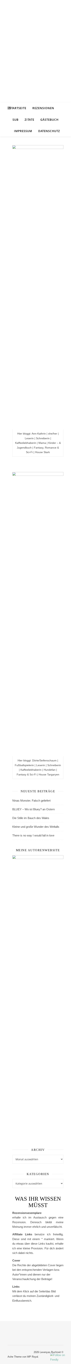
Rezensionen (43, 108)
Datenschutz (49, 131)
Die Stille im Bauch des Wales (30, 818)
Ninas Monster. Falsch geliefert (31, 800)
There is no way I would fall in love (33, 835)
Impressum (23, 131)
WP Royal (32, 1356)
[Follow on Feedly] (59, 1357)
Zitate (29, 119)
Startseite (17, 108)
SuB (15, 119)
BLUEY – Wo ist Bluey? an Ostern (33, 809)
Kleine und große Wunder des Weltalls (35, 826)
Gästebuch (49, 119)
